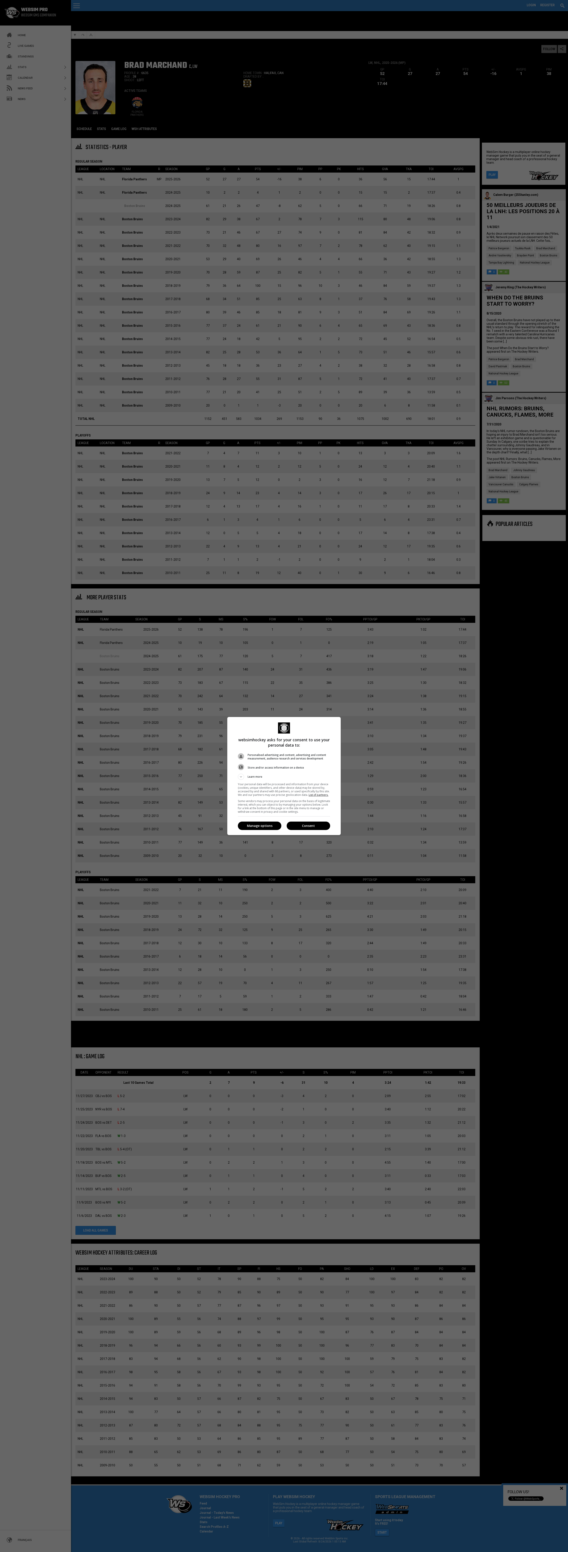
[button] (284, 777)
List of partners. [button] (318, 795)
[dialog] (284, 776)
